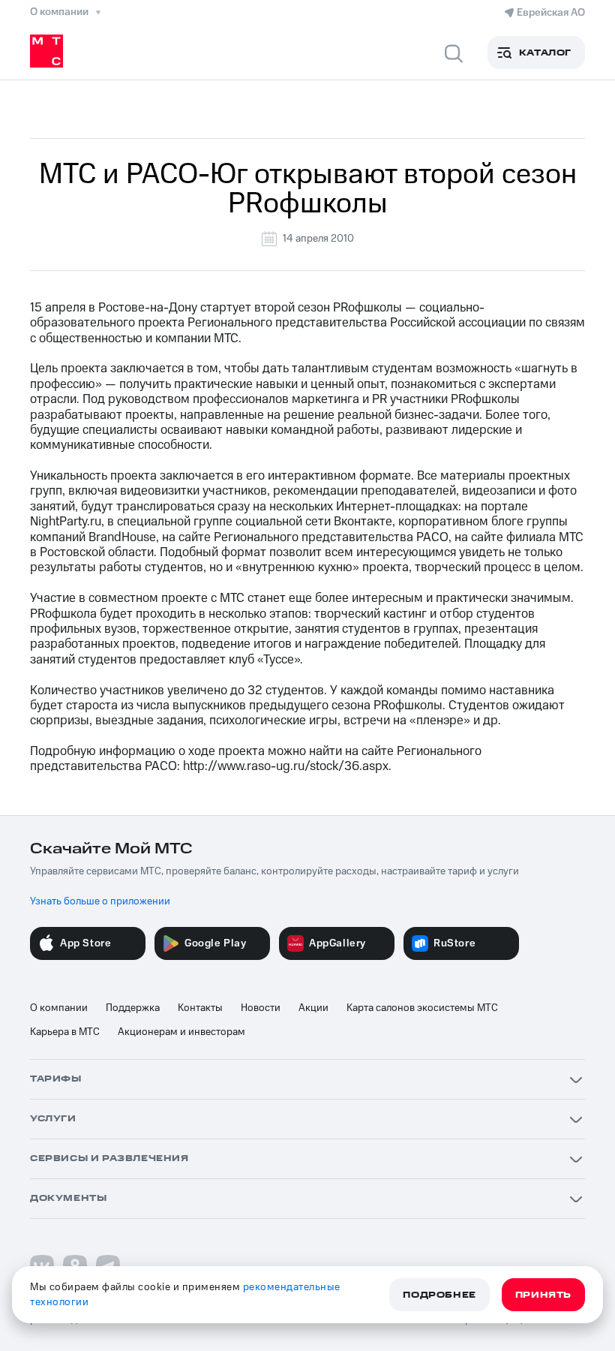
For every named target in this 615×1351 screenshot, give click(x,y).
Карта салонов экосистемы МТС (422, 1008)
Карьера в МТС (65, 1032)
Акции (313, 1008)
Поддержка (133, 1008)
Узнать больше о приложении (100, 901)
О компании (59, 1008)
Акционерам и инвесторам (181, 1032)
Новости (260, 1008)
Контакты (200, 1008)
